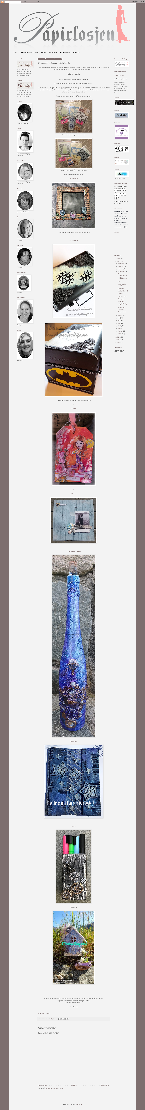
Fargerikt (120, 294)
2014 (118, 342)
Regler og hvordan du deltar (29, 52)
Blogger (79, 1104)
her (84, 92)
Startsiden (74, 1085)
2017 (118, 261)
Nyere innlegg (42, 1085)
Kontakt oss (76, 52)
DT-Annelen (73, 494)
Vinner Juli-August (121, 308)
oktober (120, 269)
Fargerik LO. (121, 288)
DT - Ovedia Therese (74, 551)
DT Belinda (73, 741)
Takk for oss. (119, 75)
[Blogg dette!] (61, 1019)
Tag (119, 281)
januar (120, 334)
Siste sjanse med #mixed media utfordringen (122, 276)
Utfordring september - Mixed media (122, 303)
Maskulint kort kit (123, 291)
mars (119, 328)
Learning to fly (122, 296)
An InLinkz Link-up (44, 1013)
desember (121, 263)
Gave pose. (121, 299)
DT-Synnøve (74, 178)
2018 (118, 258)
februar (120, 331)
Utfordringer (53, 52)
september (121, 271)
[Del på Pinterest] (68, 1019)
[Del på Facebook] (65, 1019)
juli (119, 318)
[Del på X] (63, 1019)
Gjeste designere (65, 52)
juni (119, 320)
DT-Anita (73, 409)
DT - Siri (73, 826)
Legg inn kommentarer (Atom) (55, 1088)
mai (119, 323)
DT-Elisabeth (73, 241)
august (120, 315)
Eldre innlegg (105, 1085)
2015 (118, 340)
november (121, 266)
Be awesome (122, 312)
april (119, 326)
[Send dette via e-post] (59, 1019)
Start (16, 52)
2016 (118, 337)
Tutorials (43, 52)
